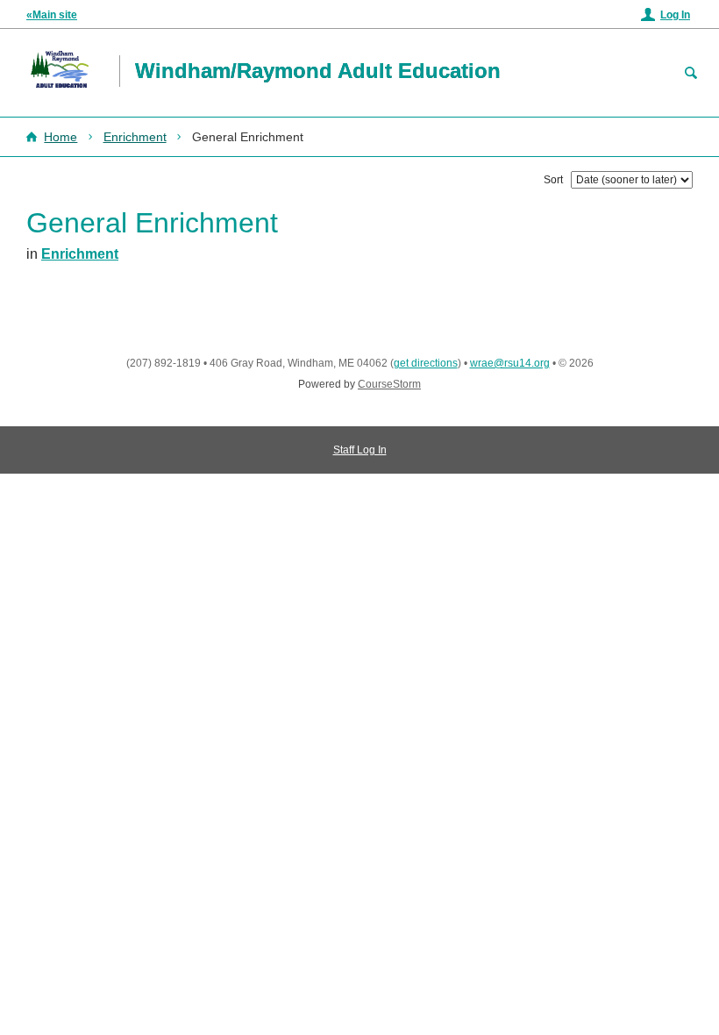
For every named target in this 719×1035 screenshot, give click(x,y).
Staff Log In (360, 450)
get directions (426, 363)
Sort (553, 180)
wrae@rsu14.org (510, 363)
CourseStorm (389, 384)
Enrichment (135, 137)
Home (60, 137)
